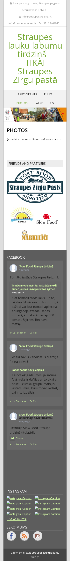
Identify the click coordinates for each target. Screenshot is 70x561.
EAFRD (39, 103)
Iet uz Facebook (18, 332)
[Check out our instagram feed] (37, 536)
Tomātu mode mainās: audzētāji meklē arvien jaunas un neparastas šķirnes (34, 287)
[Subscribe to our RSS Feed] (24, 536)
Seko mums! (17, 519)
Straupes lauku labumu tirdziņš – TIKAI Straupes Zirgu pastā (35, 58)
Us (52, 103)
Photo (19, 438)
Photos (22, 103)
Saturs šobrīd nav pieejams (28, 370)
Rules (48, 94)
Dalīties (33, 332)
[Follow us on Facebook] (11, 536)
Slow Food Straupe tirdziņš (36, 266)
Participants (27, 94)
